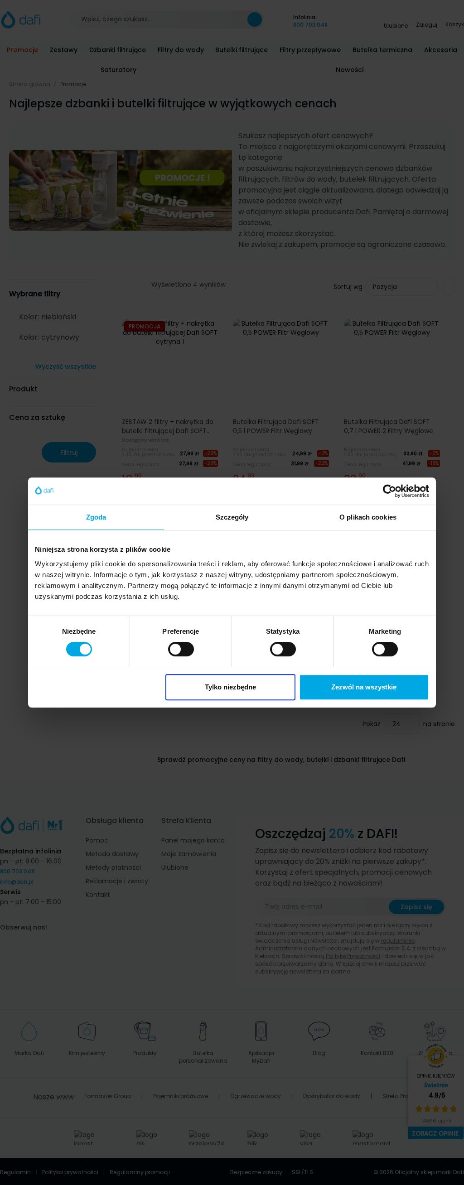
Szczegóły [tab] (232, 517)
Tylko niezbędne (230, 687)
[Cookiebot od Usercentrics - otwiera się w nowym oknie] (389, 491)
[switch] (181, 649)
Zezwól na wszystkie (363, 687)
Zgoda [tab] (96, 517)
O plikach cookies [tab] (367, 517)
